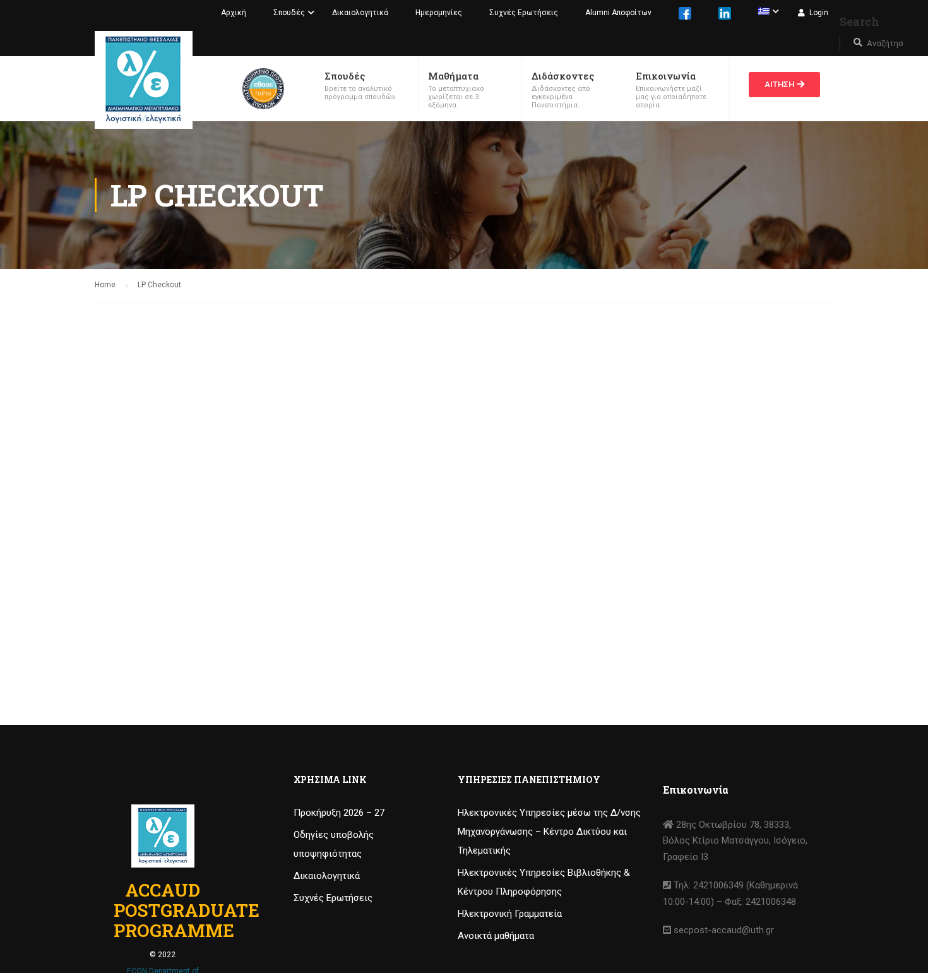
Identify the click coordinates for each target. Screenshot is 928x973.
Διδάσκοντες (563, 75)
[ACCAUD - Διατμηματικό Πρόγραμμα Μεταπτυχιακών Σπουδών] (144, 80)
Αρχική (233, 12)
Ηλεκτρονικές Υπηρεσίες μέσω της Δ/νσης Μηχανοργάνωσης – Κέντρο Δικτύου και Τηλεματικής (549, 831)
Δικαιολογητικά (360, 12)
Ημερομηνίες (438, 12)
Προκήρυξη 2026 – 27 (339, 812)
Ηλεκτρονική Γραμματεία (510, 913)
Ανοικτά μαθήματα (496, 935)
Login (818, 12)
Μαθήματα (453, 75)
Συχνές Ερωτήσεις (523, 12)
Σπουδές (289, 12)
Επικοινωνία (666, 75)
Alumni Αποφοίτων (618, 12)
